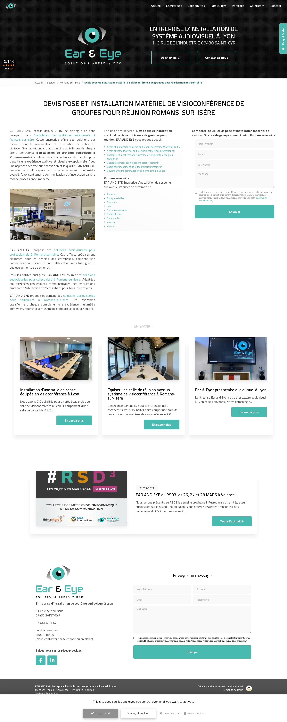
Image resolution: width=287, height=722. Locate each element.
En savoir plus (74, 420)
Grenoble (112, 202)
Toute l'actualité (232, 521)
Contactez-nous (216, 57)
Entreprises (174, 6)
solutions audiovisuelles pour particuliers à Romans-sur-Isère (52, 298)
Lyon (109, 206)
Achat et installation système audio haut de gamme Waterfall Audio (143, 147)
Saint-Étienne (114, 214)
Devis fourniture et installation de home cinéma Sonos (136, 170)
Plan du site (62, 689)
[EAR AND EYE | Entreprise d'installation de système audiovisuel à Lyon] (11, 6)
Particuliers (218, 6)
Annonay (112, 194)
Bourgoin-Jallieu (116, 198)
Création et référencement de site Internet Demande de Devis (220, 688)
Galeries (255, 6)
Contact (275, 6)
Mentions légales (44, 689)
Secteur (51, 82)
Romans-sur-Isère (70, 82)
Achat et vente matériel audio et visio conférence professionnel (141, 150)
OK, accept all (102, 713)
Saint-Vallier (113, 218)
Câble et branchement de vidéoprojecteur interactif (134, 166)
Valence (111, 222)
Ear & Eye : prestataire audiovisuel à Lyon (230, 390)
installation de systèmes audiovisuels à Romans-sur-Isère (52, 137)
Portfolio (238, 6)
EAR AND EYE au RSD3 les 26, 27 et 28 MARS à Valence (185, 495)
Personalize (171, 713)
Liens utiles (77, 689)
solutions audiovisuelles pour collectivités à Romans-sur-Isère (52, 277)
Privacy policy (196, 713)
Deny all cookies (139, 713)
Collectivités (196, 6)
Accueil (156, 6)
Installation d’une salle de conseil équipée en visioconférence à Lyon (49, 392)
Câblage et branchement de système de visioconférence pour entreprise (140, 157)
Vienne (110, 226)
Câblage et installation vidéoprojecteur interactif (133, 162)
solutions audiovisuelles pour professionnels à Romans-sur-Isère (52, 252)
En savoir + (52, 693)
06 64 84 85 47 (171, 57)
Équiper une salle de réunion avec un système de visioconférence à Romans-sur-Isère (141, 394)
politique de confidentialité (235, 641)
